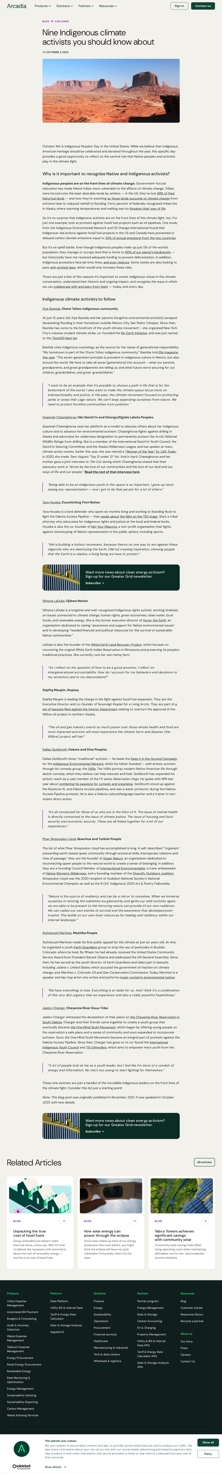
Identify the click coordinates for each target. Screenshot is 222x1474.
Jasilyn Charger (53, 1008)
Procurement (102, 1328)
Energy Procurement (20, 1358)
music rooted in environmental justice (147, 977)
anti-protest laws (63, 267)
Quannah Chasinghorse (59, 417)
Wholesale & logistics (107, 1361)
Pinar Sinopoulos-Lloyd (59, 839)
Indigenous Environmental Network (78, 764)
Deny (208, 1454)
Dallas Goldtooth (54, 749)
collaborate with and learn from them (81, 287)
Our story (187, 1341)
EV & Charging (146, 1328)
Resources (106, 6)
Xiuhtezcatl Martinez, (57, 933)
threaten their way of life (147, 209)
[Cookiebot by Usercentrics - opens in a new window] (21, 1467)
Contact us (203, 6)
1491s (92, 769)
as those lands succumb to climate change (138, 198)
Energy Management (20, 1389)
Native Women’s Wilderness (66, 873)
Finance (99, 1301)
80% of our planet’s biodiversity (148, 252)
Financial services (105, 1334)
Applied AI (57, 1332)
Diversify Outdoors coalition (153, 873)
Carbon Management (20, 1408)
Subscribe (93, 583)
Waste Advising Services (22, 1415)
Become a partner (192, 1321)
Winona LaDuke (53, 601)
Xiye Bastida (51, 309)
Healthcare (101, 1341)
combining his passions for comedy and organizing (96, 784)
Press (184, 1348)
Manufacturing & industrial (111, 1348)
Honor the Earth (154, 620)
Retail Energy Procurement (24, 1364)
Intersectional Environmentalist (122, 868)
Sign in (179, 6)
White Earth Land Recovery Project (116, 645)
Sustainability (102, 1314)
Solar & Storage (147, 1314)
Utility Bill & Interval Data (66, 1308)
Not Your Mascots (104, 527)
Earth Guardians (85, 947)
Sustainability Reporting (22, 1402)
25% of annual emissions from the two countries (140, 238)
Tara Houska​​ (51, 502)
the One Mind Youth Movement (93, 1027)
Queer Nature (113, 858)
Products (41, 6)
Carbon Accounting (149, 1321)
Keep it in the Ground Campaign (154, 759)
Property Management (151, 1334)
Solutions (63, 6)
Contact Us (188, 1361)
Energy (98, 1308)
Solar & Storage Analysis (66, 1325)
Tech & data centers (107, 1354)
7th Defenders (96, 1047)
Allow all (208, 1442)
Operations (101, 1321)
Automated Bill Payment (22, 1312)
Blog (183, 1301)
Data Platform (59, 1301)
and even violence (116, 262)
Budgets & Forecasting (22, 1318)
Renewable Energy (19, 1371)
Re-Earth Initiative (134, 333)
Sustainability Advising (21, 1395)
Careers (186, 1355)
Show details (53, 1467)
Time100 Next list (64, 338)
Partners (84, 6)
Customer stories (192, 1308)
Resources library (192, 1314)
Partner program (147, 1301)
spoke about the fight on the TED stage (129, 516)
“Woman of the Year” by (150, 451)
